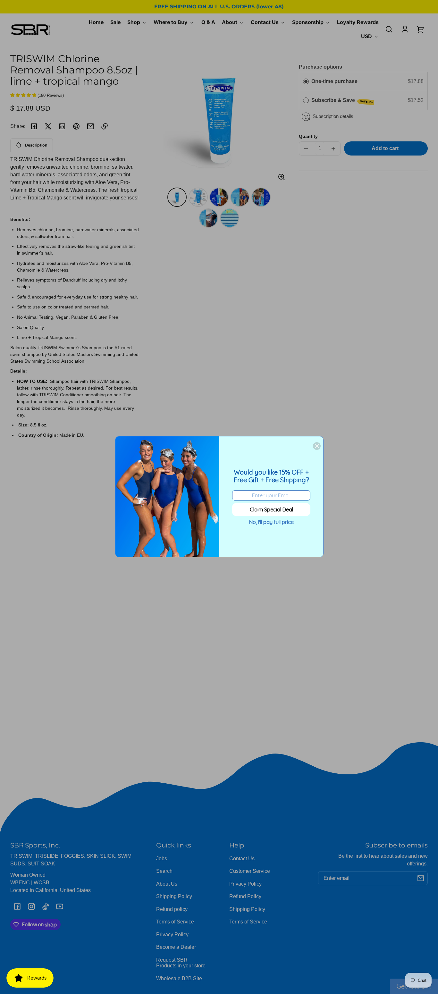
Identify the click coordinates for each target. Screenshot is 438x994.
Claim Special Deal (271, 509)
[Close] (317, 446)
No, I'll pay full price (271, 522)
